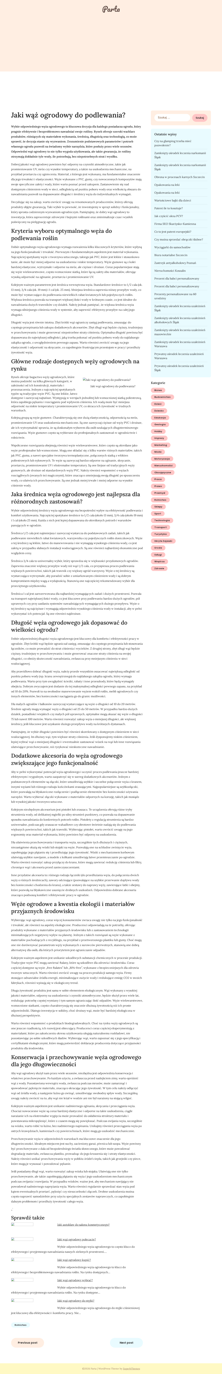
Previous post (27, 1343)
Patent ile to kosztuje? (168, 208)
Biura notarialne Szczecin (170, 255)
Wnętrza (159, 561)
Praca (158, 479)
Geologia (160, 424)
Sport (157, 513)
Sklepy (158, 506)
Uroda (158, 547)
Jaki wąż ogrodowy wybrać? (75, 1280)
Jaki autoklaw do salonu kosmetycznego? (83, 1224)
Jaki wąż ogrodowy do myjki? (75, 1300)
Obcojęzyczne (162, 472)
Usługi (158, 554)
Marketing (160, 445)
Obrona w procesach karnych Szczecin (179, 177)
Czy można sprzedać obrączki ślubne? (178, 239)
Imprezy (159, 438)
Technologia (162, 520)
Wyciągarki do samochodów (172, 247)
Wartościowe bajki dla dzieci (172, 200)
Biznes (158, 390)
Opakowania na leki (167, 184)
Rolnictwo (21, 1325)
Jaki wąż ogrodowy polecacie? (76, 1239)
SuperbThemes (131, 1368)
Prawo (158, 486)
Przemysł (159, 493)
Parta (111, 8)
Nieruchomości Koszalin (170, 270)
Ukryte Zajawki (163, 541)
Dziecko (159, 410)
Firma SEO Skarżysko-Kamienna (175, 224)
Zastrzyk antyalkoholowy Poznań (175, 263)
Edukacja (160, 417)
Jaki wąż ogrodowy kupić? (74, 1260)
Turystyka (160, 534)
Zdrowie (159, 568)
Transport (160, 527)
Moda (157, 451)
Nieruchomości (163, 465)
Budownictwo (162, 397)
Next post (126, 1343)
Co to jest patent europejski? (172, 231)
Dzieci (157, 404)
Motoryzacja (162, 458)
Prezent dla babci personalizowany (176, 278)
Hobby (158, 431)
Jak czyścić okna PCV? (168, 216)
